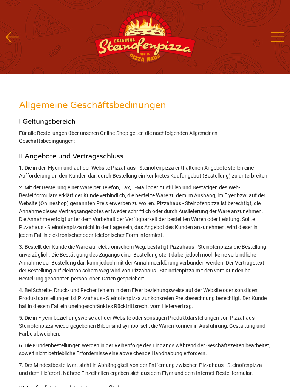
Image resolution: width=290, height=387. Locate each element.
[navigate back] (12, 37)
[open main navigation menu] (277, 37)
